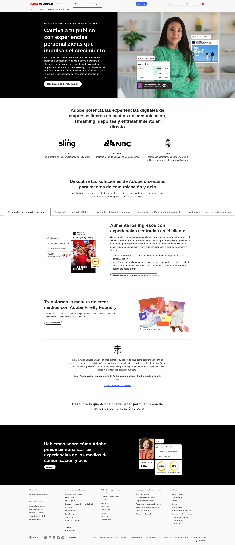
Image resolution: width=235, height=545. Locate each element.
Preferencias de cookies (153, 537)
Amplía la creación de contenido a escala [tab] (159, 212)
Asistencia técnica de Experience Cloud (149, 504)
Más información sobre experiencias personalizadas (134, 275)
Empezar (141, 4)
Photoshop (104, 516)
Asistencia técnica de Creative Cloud (148, 507)
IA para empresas (35, 519)
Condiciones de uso (136, 537)
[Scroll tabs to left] (2, 212)
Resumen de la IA (177, 497)
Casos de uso (111, 4)
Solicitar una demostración (38, 494)
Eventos (174, 504)
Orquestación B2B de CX (37, 516)
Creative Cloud (70, 517)
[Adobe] (203, 4)
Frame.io (68, 524)
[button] (35, 537)
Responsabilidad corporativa (181, 511)
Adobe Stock (104, 506)
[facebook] (45, 537)
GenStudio (68, 527)
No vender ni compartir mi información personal (189, 537)
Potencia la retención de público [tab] (71, 212)
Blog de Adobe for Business (145, 501)
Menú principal (62, 4)
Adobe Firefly (104, 503)
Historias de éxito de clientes (145, 497)
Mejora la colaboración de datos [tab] (113, 212)
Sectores (41, 10)
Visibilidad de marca (36, 513)
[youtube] (62, 537)
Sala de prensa (177, 507)
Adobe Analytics (70, 497)
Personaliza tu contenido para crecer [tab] (27, 212)
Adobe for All (176, 524)
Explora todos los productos (74, 494)
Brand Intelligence (71, 514)
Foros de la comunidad (143, 511)
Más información (53, 323)
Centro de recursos (142, 494)
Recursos (126, 4)
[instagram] (50, 537)
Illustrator (103, 513)
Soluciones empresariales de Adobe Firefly (79, 504)
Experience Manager (72, 520)
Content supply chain (36, 509)
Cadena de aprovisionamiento (182, 517)
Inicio (32, 10)
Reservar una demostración (62, 84)
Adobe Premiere (105, 520)
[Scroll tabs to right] (233, 212)
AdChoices (202, 541)
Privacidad (124, 537)
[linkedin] (58, 537)
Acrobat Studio (70, 511)
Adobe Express (70, 501)
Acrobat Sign (69, 507)
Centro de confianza (178, 520)
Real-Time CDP (70, 530)
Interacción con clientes (37, 506)
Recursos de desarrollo (144, 514)
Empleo (174, 501)
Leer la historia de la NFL (117, 385)
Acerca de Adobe (177, 494)
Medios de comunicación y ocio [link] (87, 4)
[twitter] (54, 537)
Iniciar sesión (177, 4)
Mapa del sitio (166, 537)
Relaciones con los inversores (182, 514)
